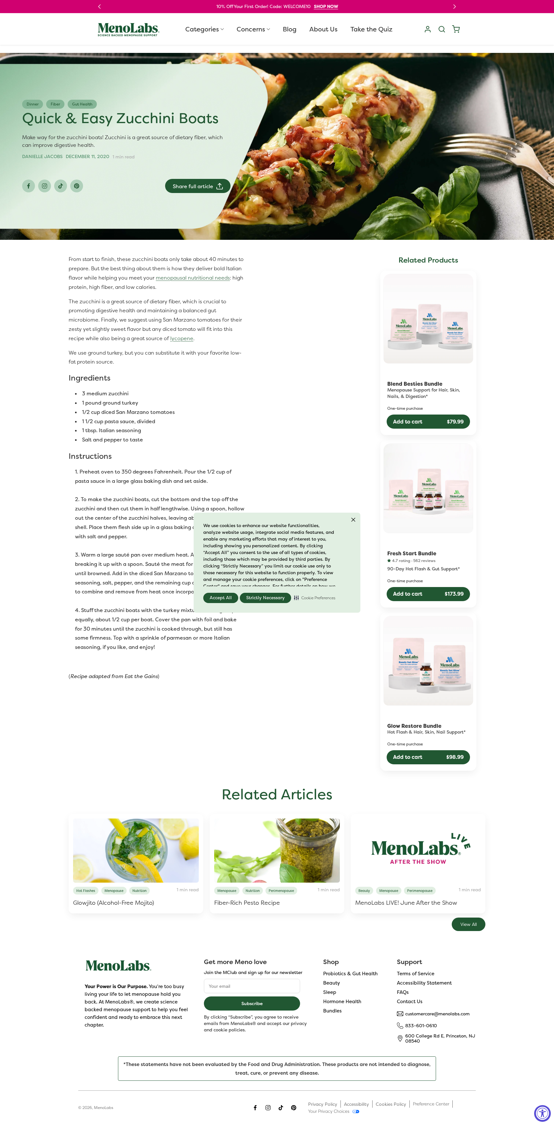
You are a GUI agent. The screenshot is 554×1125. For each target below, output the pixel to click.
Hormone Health (342, 1001)
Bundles (332, 1011)
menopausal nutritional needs (193, 277)
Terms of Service (415, 973)
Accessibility (356, 1104)
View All (468, 924)
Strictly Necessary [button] (265, 597)
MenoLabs (103, 1107)
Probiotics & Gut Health (350, 973)
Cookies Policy (391, 1104)
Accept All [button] (221, 597)
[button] (315, 598)
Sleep (329, 992)
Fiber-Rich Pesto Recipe (247, 902)
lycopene (181, 338)
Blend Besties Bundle (414, 384)
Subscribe (252, 1003)
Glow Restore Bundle (414, 726)
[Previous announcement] (99, 6)
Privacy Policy (322, 1104)
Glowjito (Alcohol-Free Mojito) (113, 902)
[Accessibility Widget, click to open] (542, 1113)
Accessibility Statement (424, 983)
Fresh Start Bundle (411, 553)
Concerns (251, 29)
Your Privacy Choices (328, 1111)
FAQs (403, 992)
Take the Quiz (371, 29)
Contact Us (410, 1001)
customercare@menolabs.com (437, 1014)
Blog (290, 29)
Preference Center (431, 1103)
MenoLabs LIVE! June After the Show (406, 902)
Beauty (331, 983)
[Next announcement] (455, 6)
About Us (323, 29)
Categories (202, 29)
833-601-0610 (421, 1025)
